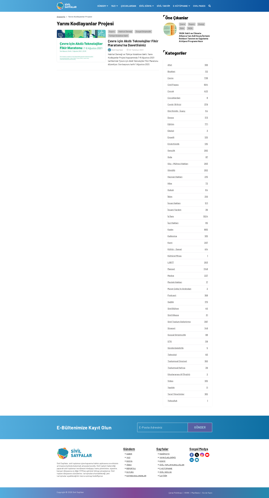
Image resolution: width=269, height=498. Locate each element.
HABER (129, 454)
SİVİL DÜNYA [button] (145, 5)
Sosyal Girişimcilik (143, 31)
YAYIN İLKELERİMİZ (167, 457)
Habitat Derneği (125, 31)
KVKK (187, 493)
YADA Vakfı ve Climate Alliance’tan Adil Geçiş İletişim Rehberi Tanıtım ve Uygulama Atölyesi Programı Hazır (194, 37)
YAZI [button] (113, 5)
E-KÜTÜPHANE (165, 468)
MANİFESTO (164, 454)
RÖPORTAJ (131, 468)
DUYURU (130, 472)
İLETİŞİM (163, 475)
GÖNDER (200, 427)
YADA (190, 28)
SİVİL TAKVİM (163, 5)
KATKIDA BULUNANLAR (136, 475)
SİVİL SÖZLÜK (165, 472)
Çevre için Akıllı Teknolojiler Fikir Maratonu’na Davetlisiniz (133, 43)
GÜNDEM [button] (101, 5)
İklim (182, 28)
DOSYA (129, 461)
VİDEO (129, 465)
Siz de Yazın (207, 493)
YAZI (128, 457)
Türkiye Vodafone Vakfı (118, 35)
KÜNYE (162, 461)
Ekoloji (201, 24)
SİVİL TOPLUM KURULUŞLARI (171, 465)
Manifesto (196, 493)
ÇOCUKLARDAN (128, 5)
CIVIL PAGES (199, 5)
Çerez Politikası (175, 493)
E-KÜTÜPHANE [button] (180, 5)
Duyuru (112, 31)
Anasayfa (61, 16)
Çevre (182, 24)
